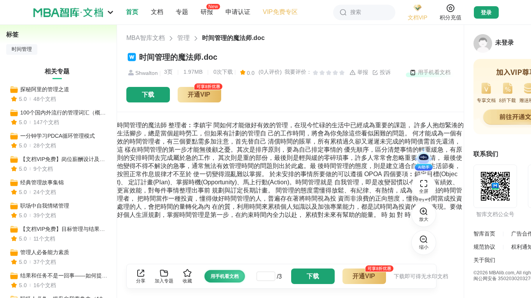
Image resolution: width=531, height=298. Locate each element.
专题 (182, 12)
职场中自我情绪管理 (44, 206)
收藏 (187, 281)
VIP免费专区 (280, 12)
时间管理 (22, 49)
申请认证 (237, 12)
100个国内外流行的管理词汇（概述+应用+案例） (65, 112)
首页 (132, 12)
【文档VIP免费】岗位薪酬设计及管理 (65, 159)
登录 (486, 12)
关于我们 (484, 260)
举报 (362, 72)
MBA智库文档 (145, 38)
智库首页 (484, 233)
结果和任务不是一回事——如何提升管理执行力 (65, 275)
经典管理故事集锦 (42, 182)
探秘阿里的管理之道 (44, 89)
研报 (207, 11)
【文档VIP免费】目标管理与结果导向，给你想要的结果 (65, 229)
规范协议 (484, 247)
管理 (183, 38)
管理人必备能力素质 (44, 252)
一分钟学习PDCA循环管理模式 (57, 136)
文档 (157, 12)
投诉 (384, 72)
